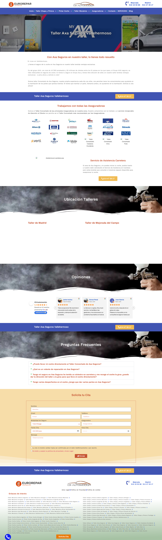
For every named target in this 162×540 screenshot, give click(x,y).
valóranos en (40, 312)
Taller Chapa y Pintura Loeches (114, 507)
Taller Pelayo (112, 529)
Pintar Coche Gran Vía (56, 523)
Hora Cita (84, 428)
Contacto (112, 11)
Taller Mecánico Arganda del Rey (53, 499)
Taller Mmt (139, 527)
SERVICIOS (122, 11)
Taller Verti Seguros (131, 531)
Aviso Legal (65, 490)
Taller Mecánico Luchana (51, 505)
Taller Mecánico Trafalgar (59, 511)
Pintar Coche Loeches (15, 525)
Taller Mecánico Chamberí (16, 503)
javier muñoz (67, 299)
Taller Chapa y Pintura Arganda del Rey (95, 501)
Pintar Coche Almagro (35, 517)
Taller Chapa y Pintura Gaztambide (123, 505)
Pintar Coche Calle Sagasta (30, 521)
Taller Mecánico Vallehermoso (34, 513)
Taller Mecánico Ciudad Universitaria (37, 503)
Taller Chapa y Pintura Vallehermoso (115, 517)
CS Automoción (40, 302)
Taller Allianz (87, 523)
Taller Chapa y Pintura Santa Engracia (120, 515)
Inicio (31, 11)
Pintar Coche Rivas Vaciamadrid (18, 529)
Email (33, 413)
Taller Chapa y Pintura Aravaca (140, 499)
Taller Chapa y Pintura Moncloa (121, 509)
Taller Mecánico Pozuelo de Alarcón (19, 509)
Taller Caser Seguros (128, 523)
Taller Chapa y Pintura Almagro (119, 497)
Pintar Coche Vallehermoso (48, 531)
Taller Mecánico (80, 11)
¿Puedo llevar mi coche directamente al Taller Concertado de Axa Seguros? (67, 364)
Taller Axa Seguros (114, 523)
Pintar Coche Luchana (30, 525)
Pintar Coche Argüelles (52, 519)
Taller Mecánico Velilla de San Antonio (58, 513)
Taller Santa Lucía (103, 531)
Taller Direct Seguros (89, 525)
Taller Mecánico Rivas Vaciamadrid (63, 509)
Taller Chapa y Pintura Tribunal (92, 517)
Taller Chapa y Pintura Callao (92, 503)
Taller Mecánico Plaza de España (60, 507)
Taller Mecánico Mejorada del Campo (19, 507)
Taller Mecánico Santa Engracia (38, 511)
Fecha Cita (35, 428)
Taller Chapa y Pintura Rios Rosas (93, 513)
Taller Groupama (88, 527)
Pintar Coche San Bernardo (38, 529)
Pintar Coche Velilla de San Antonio (19, 533)
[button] (81, 364)
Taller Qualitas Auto (137, 529)
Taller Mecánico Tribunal (15, 513)
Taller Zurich (143, 531)
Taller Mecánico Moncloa (40, 507)
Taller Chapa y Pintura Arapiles (119, 499)
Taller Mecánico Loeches (33, 505)
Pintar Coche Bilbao (67, 519)
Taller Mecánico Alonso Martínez (58, 497)
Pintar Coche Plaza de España (17, 527)
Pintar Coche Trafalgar (15, 531)
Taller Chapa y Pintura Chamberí (138, 503)
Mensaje (34, 435)
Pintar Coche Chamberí (49, 521)
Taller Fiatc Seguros (119, 525)
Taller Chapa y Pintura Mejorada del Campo (96, 509)
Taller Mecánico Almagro (38, 497)
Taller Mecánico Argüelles (16, 501)
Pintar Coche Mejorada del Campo (50, 525)
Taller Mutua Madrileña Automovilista (94, 529)
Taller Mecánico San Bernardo (17, 511)
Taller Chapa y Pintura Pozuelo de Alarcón (123, 511)
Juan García (119, 299)
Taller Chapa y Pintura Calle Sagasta (114, 503)
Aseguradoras (97, 11)
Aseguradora (86, 420)
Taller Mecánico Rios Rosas (41, 509)
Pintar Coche (64, 11)
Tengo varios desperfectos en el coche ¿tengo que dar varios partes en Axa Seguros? (72, 382)
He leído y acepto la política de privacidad (47, 451)
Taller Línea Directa (117, 527)
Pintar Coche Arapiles (72, 517)
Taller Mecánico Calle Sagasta (68, 501)
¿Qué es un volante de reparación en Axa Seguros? (56, 369)
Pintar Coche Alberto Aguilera (17, 517)
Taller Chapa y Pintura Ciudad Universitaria (96, 505)
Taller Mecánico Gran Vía (16, 505)
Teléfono (84, 413)
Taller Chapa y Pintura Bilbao (141, 501)
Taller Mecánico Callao (50, 501)
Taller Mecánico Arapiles (15, 499)
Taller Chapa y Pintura (45, 11)
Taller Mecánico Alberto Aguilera (18, 497)
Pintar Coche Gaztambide (39, 523)
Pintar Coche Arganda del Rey (33, 519)
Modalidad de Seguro (38, 420)
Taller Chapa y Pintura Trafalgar (144, 515)
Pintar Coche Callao (14, 521)
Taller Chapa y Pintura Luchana (136, 507)
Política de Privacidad (78, 490)
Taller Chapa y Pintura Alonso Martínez (95, 499)
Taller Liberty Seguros (102, 527)
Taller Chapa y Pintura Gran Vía (93, 507)
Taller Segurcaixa (116, 531)
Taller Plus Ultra (123, 529)
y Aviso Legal (68, 451)
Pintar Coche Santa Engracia (58, 529)
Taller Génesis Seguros (146, 525)
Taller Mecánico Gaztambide (60, 503)
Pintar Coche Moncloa (69, 525)
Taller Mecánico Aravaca (33, 499)
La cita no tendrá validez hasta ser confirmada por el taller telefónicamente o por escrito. (64, 448)
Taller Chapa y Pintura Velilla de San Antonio (97, 519)
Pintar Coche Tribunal (31, 531)
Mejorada (134, 3)
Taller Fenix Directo (104, 525)
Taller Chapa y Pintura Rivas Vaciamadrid (119, 513)
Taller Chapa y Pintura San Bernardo (94, 515)
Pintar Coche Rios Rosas (59, 527)
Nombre (34, 406)
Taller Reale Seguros (89, 531)
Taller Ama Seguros (99, 523)
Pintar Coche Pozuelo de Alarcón (39, 527)
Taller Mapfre (130, 527)
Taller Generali (132, 525)
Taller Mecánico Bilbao (33, 501)
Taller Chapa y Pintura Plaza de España (95, 511)
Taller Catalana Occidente (145, 523)
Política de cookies (93, 490)
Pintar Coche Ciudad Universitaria (18, 523)
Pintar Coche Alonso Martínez (54, 517)
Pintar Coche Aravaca (15, 519)
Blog (131, 11)
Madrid (148, 3)
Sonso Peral (93, 299)
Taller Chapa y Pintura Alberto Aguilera (95, 497)
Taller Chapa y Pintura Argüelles (120, 501)
